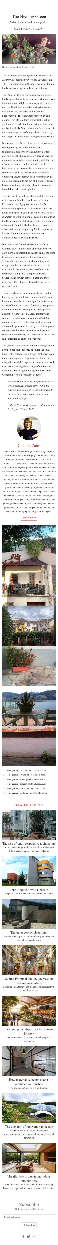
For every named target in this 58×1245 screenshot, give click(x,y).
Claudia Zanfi (36, 29)
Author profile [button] (29, 517)
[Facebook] (23, 1236)
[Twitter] (29, 1236)
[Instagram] (34, 1236)
